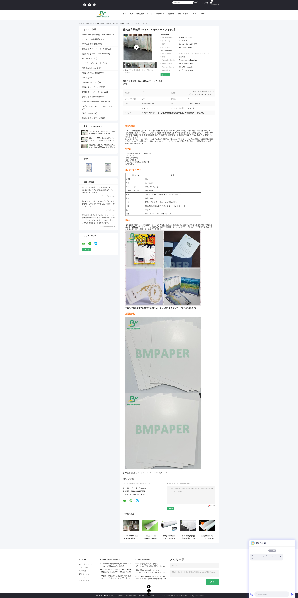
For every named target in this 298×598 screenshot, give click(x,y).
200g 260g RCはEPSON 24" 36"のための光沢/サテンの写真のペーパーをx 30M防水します (207, 537)
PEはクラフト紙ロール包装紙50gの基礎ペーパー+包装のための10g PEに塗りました (116, 577)
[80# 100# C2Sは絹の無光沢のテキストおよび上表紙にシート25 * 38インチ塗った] (84, 139)
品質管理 (171, 14)
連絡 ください (183, 14)
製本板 (85, 77)
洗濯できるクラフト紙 (91, 118)
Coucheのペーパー (90, 82)
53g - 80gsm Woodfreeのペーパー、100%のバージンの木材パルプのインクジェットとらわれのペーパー (150, 571)
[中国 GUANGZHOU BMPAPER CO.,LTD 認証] (88, 167)
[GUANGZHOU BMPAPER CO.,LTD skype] (97, 243)
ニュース (194, 14)
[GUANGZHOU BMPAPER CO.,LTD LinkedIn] (94, 4)
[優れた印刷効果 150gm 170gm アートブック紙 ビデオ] (136, 47)
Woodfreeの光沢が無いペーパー (95, 34)
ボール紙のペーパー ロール (93, 101)
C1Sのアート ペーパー (164, 473)
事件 (203, 14)
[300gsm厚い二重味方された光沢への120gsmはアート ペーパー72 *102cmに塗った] (84, 132)
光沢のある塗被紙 (89, 44)
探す (195, 3)
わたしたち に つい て (144, 14)
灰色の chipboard (89, 68)
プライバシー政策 (101, 595)
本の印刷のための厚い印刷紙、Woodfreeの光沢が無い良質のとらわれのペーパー (150, 565)
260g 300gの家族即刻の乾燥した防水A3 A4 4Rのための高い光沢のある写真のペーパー (188, 537)
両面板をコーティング (91, 87)
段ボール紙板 (87, 113)
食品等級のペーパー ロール (93, 49)
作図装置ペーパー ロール (92, 92)
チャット (205, 3)
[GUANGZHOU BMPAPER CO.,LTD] (103, 14)
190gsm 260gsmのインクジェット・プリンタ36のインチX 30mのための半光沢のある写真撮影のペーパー (169, 537)
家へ (124, 14)
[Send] (292, 594)
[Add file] (252, 594)
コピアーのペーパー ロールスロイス (97, 106)
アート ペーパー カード (146, 473)
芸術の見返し (132, 473)
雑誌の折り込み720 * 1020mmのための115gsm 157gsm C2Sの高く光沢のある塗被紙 (102, 147)
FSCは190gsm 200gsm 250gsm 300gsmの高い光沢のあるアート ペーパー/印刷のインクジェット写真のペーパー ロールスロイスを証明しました (150, 537)
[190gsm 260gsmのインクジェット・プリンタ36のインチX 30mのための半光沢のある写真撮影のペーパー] (169, 525)
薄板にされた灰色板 (90, 73)
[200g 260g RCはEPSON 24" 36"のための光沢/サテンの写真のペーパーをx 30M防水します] (207, 525)
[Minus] (292, 543)
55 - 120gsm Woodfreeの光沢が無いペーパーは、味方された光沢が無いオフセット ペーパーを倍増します (151, 577)
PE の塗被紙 (87, 58)
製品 (131, 14)
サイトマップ (84, 580)
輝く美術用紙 (131, 131)
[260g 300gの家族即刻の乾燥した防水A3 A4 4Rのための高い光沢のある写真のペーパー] (188, 525)
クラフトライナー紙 (90, 97)
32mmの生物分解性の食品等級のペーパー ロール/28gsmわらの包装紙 (116, 565)
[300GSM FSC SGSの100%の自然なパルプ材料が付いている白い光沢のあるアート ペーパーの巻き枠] (131, 525)
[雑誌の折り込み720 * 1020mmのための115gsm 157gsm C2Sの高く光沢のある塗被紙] (84, 146)
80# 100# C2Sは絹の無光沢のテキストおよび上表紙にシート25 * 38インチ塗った (102, 140)
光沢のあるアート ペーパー (101, 23)
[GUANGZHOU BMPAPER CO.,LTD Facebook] (85, 4)
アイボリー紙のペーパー (92, 63)
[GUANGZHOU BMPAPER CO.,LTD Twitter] (89, 4)
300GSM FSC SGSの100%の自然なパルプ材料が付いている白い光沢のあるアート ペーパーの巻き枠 (131, 537)
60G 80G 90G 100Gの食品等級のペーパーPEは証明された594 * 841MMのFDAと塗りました (116, 571)
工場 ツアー (160, 14)
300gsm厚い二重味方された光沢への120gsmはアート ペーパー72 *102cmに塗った (102, 133)
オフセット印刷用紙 (90, 39)
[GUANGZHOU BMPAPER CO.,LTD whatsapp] (91, 243)
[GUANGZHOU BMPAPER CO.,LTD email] (85, 243)
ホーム (81, 23)
